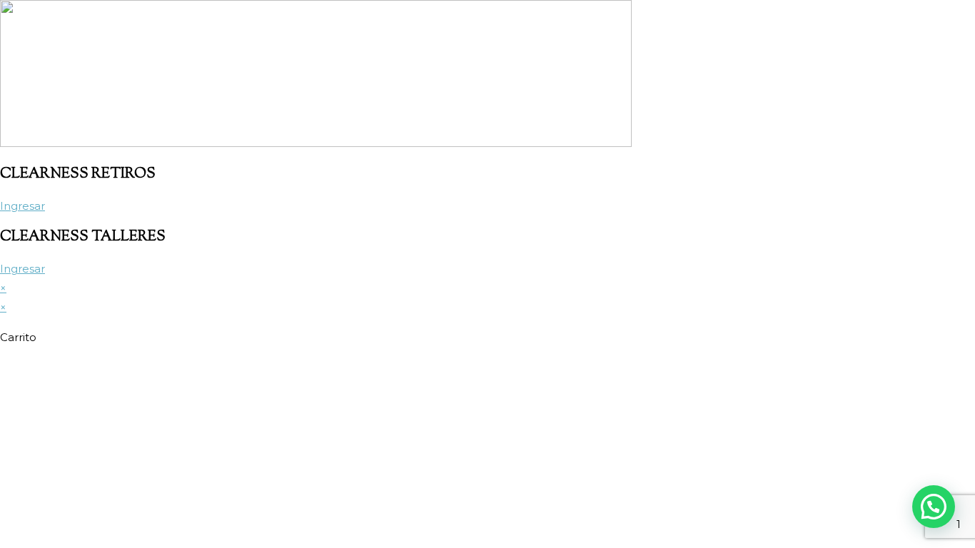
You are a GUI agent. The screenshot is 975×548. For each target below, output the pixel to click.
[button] (933, 506)
